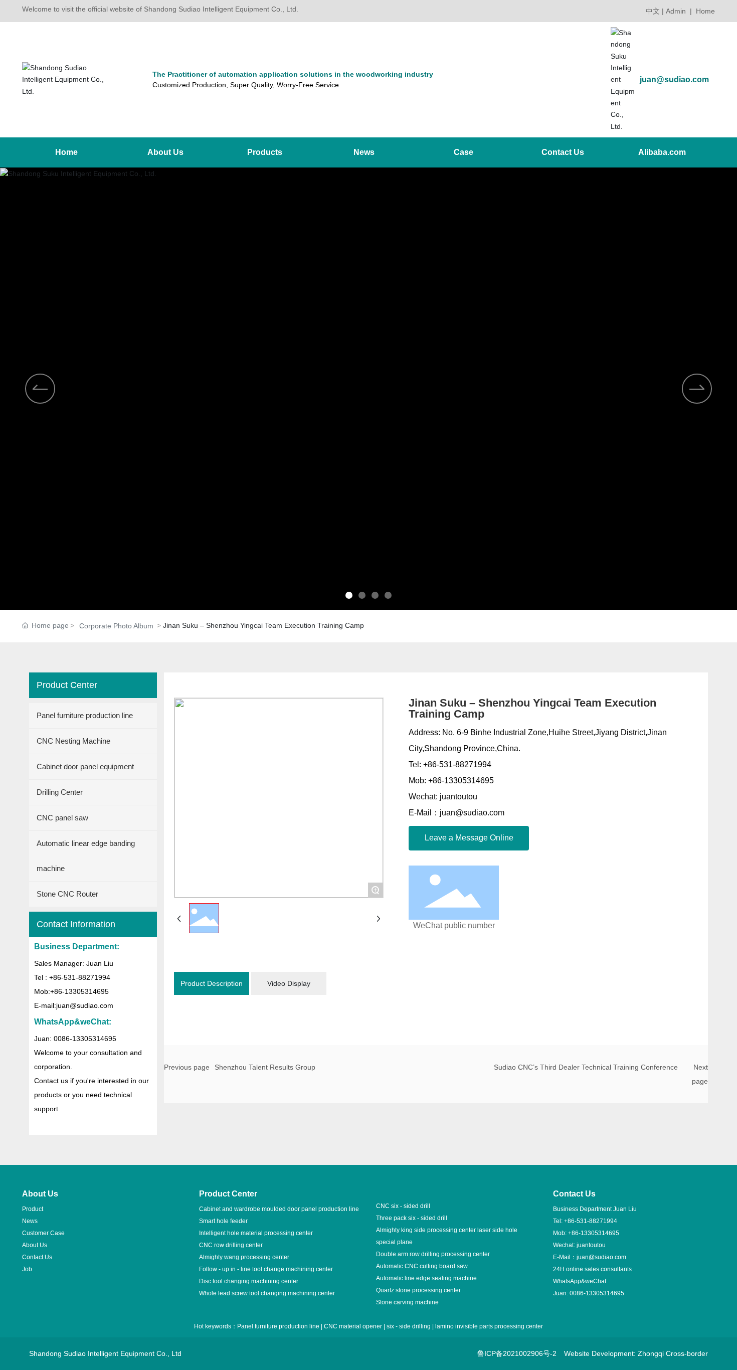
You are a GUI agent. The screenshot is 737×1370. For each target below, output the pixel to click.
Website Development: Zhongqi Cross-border (636, 1353)
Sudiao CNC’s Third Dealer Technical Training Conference (586, 1067)
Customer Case (43, 1233)
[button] (348, 595)
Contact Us (37, 1257)
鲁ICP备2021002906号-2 (517, 1353)
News (30, 1221)
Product (32, 1209)
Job (27, 1269)
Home (705, 11)
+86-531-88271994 (590, 1221)
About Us (34, 1245)
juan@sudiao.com (674, 79)
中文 (653, 11)
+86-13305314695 (593, 1233)
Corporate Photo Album (116, 626)
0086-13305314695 (597, 1293)
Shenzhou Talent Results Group (265, 1067)
